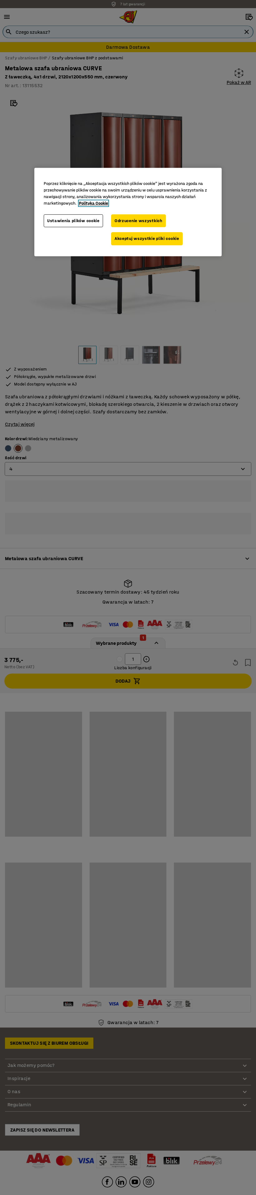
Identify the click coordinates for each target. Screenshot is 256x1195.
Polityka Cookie (93, 203)
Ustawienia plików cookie (73, 220)
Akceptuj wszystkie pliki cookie (147, 238)
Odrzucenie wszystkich (138, 220)
